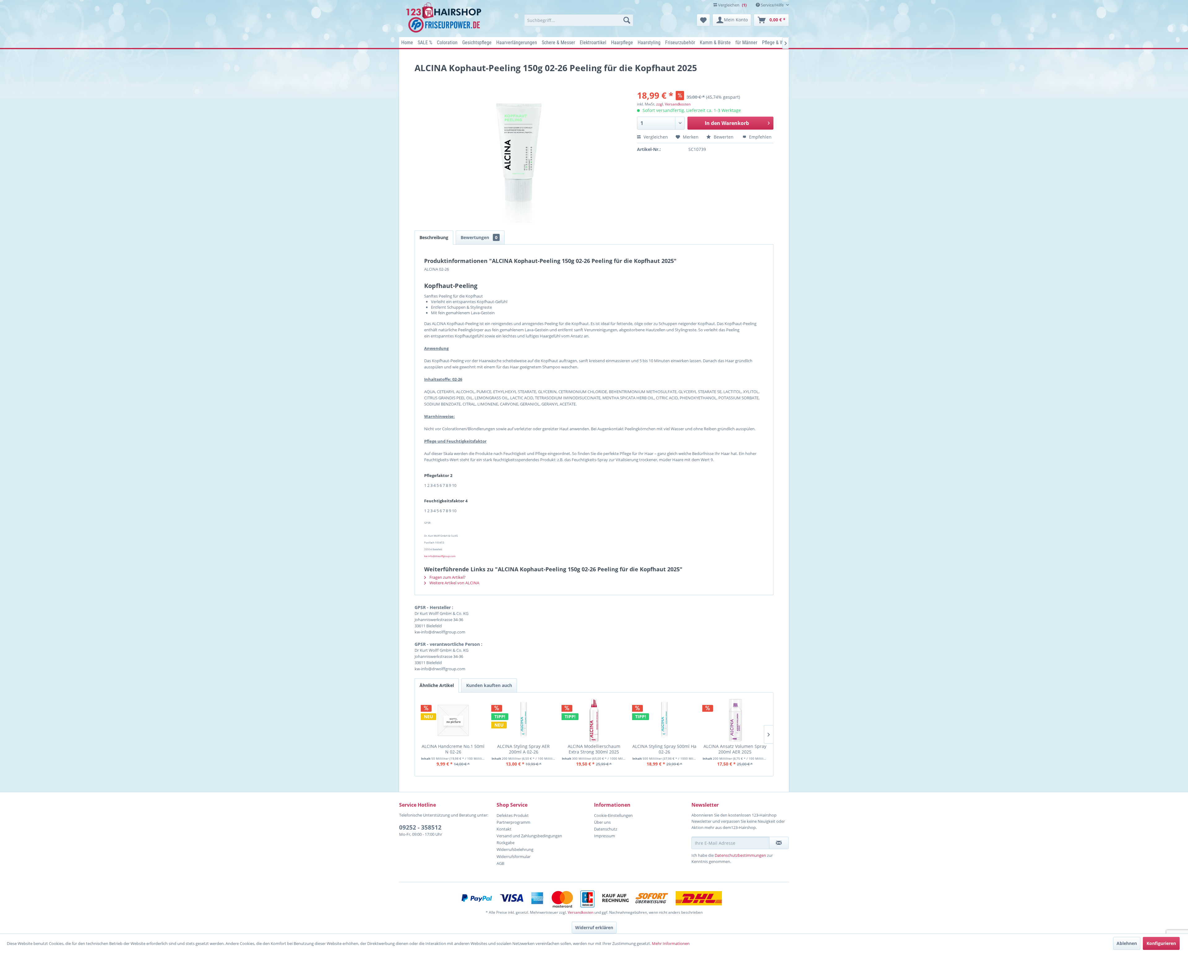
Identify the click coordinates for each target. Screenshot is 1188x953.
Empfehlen (760, 137)
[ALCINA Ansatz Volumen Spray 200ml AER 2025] (735, 720)
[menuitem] (578, 20)
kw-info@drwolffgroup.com (439, 556)
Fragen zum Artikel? (447, 577)
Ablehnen (1127, 943)
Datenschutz (605, 829)
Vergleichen (655, 137)
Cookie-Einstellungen (613, 815)
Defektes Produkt (513, 815)
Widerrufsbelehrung (515, 849)
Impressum (604, 836)
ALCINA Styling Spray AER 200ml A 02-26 (523, 749)
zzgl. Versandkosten (673, 104)
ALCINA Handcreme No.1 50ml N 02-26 (453, 749)
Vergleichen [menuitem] (732, 5)
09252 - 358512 (420, 827)
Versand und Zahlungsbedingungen (529, 836)
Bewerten (723, 137)
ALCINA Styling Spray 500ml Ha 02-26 (664, 749)
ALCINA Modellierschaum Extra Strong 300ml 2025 (594, 749)
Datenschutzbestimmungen (740, 855)
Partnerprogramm (513, 822)
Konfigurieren (1161, 943)
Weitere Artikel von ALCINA (453, 583)
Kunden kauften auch (489, 685)
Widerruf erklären (594, 927)
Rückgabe (505, 842)
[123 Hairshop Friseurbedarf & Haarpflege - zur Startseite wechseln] (444, 18)
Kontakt (504, 829)
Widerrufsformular (514, 856)
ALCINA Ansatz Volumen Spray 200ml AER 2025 (735, 749)
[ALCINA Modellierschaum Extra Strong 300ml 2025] (594, 720)
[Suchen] (626, 20)
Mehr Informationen (671, 943)
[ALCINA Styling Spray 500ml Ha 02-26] (664, 720)
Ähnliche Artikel (437, 685)
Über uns (602, 822)
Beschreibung (434, 237)
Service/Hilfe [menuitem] (772, 5)
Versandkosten (580, 912)
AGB (500, 863)
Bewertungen (479, 237)
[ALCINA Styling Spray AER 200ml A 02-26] (524, 720)
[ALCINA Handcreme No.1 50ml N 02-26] (453, 720)
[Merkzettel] (703, 20)
